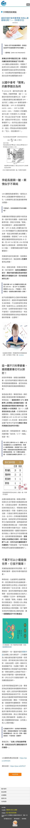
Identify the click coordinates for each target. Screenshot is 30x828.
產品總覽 (3, 792)
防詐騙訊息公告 (8, 818)
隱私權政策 (17, 818)
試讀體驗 (3, 795)
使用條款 (24, 818)
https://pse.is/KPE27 (18, 766)
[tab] (15, 788)
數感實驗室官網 (7, 647)
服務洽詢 (3, 798)
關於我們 (3, 789)
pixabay (21, 355)
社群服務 (3, 801)
